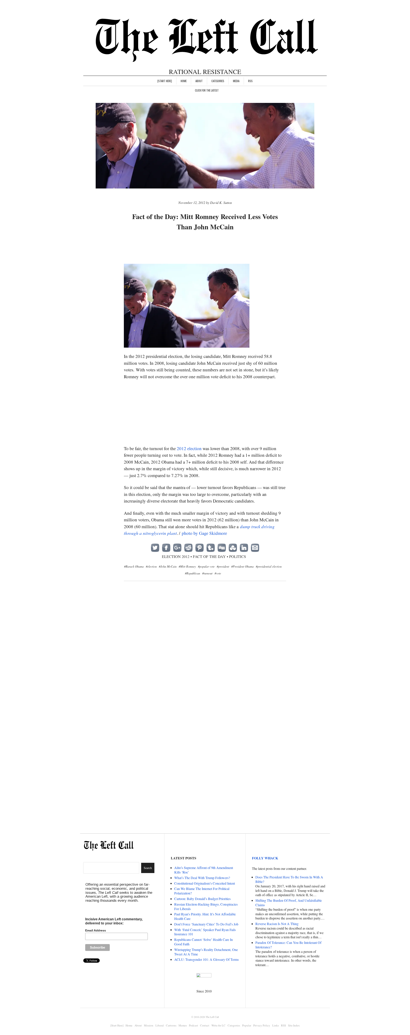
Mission (148, 1025)
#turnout (207, 573)
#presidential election (269, 566)
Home (184, 81)
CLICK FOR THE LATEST (207, 90)
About (199, 81)
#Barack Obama (134, 566)
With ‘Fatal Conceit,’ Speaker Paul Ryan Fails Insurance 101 (205, 931)
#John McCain (168, 566)
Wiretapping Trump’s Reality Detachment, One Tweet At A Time (206, 951)
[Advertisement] (205, 248)
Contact (204, 1025)
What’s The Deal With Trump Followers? (202, 877)
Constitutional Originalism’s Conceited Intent (204, 883)
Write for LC (218, 1025)
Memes (183, 1025)
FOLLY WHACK (265, 858)
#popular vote (206, 566)
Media (236, 81)
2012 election (189, 448)
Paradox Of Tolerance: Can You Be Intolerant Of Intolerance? (288, 944)
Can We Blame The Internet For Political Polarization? (201, 890)
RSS (250, 81)
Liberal (159, 1025)
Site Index (294, 1025)
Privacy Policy (261, 1025)
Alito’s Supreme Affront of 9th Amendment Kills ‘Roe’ (203, 869)
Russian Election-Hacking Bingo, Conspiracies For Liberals (206, 906)
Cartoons (171, 1025)
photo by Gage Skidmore (204, 533)
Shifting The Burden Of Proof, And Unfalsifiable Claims (288, 902)
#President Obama (242, 566)
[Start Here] (164, 81)
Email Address (95, 930)
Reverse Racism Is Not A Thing (277, 923)
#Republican (192, 573)
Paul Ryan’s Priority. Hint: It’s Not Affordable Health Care (205, 916)
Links (275, 1025)
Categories (217, 81)
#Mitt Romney (187, 566)
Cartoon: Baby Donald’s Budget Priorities (202, 898)
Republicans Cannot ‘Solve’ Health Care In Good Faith (203, 941)
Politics (237, 556)
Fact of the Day (209, 556)
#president (223, 566)
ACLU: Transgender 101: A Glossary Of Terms (206, 959)
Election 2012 (175, 556)
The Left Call (212, 1017)
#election (151, 566)
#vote (218, 573)
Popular (246, 1025)
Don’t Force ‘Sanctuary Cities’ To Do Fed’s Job (206, 924)
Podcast (193, 1025)
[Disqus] (205, 654)
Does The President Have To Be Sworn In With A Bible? (289, 879)
